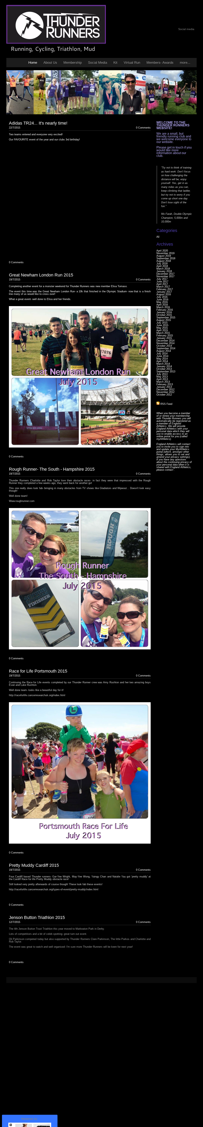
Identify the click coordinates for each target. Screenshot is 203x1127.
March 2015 (163, 332)
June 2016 (162, 299)
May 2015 (162, 327)
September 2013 (165, 371)
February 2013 (164, 384)
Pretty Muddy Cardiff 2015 (34, 865)
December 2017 (165, 273)
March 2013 (163, 381)
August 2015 (163, 320)
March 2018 (163, 268)
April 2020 (162, 250)
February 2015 (164, 335)
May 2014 (162, 358)
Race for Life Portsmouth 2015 (38, 671)
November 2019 (165, 253)
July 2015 (162, 322)
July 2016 (162, 296)
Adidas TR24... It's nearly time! (38, 123)
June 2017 (162, 281)
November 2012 (165, 392)
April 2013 (162, 379)
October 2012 (164, 394)
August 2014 (163, 350)
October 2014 (164, 345)
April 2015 (162, 330)
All (157, 236)
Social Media (97, 62)
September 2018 (165, 258)
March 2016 (163, 307)
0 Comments (143, 127)
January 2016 (164, 312)
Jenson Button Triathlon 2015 (37, 917)
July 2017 (162, 278)
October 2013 (164, 368)
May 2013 (162, 376)
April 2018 (162, 266)
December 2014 (165, 340)
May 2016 (162, 302)
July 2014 (162, 353)
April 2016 (162, 304)
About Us (50, 62)
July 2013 (162, 374)
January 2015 (164, 338)
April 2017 (162, 284)
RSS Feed (166, 403)
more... (185, 62)
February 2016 (164, 309)
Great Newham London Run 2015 (41, 275)
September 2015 (165, 317)
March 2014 (163, 363)
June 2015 (162, 325)
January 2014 (164, 366)
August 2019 (163, 255)
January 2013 (164, 386)
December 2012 (165, 389)
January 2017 (164, 291)
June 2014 (162, 356)
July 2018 (162, 263)
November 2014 (165, 343)
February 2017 (164, 289)
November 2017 (165, 276)
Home (32, 62)
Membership (72, 62)
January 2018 (164, 271)
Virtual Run (132, 62)
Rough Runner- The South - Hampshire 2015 (52, 469)
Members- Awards (160, 62)
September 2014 (165, 348)
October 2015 (164, 314)
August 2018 (163, 260)
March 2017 (163, 286)
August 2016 (163, 294)
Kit (115, 62)
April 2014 (162, 361)
